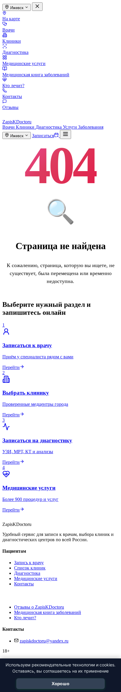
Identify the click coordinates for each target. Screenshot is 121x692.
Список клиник (30, 567)
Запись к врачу (29, 562)
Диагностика (15, 52)
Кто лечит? (13, 85)
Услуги (70, 127)
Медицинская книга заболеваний (35, 74)
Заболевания (90, 127)
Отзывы (10, 107)
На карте (11, 18)
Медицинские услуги (24, 63)
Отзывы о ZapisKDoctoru (39, 607)
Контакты (12, 96)
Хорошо (61, 683)
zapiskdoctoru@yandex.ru (44, 640)
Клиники (11, 41)
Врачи (8, 29)
